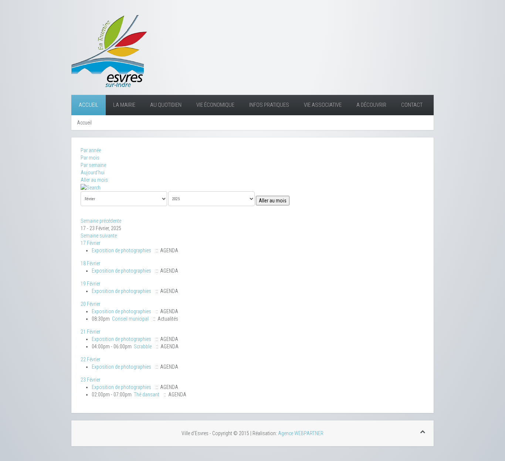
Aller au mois (94, 180)
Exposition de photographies (121, 250)
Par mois (90, 158)
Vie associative (323, 105)
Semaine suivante (99, 236)
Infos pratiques (269, 105)
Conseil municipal (130, 319)
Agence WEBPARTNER (300, 433)
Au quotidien (166, 105)
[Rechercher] (91, 187)
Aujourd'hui (93, 172)
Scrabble (143, 346)
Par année (91, 150)
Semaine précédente (101, 221)
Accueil (88, 105)
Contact (412, 105)
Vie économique (215, 105)
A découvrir (371, 105)
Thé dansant (146, 394)
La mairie (124, 105)
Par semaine (93, 165)
